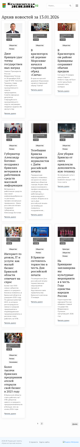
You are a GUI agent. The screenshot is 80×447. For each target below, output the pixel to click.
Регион (11, 49)
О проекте (33, 442)
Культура (66, 249)
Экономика (13, 362)
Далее (74, 424)
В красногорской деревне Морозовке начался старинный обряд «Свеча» (39, 62)
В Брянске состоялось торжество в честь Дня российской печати (39, 266)
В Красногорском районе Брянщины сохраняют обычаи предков (66, 60)
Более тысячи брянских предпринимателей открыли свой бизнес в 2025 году (13, 379)
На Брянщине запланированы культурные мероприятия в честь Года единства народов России (66, 278)
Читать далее (10, 113)
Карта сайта (44, 442)
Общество (13, 45)
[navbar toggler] (76, 5)
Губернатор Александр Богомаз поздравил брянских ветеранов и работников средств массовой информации (13, 169)
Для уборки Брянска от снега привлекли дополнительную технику (66, 162)
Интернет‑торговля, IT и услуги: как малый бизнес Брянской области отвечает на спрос (12, 268)
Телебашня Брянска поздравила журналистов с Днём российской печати (40, 160)
